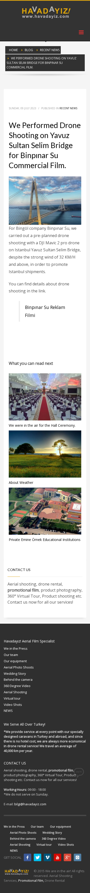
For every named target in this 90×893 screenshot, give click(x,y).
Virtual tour (12, 698)
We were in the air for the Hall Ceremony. (42, 425)
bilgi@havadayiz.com (30, 804)
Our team (11, 654)
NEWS (8, 710)
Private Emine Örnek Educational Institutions (44, 539)
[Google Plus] (67, 857)
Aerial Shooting (15, 692)
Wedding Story (15, 673)
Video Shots (13, 704)
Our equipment (15, 661)
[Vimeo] (47, 857)
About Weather (21, 482)
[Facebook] (27, 857)
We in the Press (16, 648)
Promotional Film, (31, 880)
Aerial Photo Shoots (19, 667)
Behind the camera (18, 679)
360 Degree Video (17, 686)
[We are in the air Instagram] (77, 857)
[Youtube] (57, 857)
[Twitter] (37, 857)
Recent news (68, 108)
